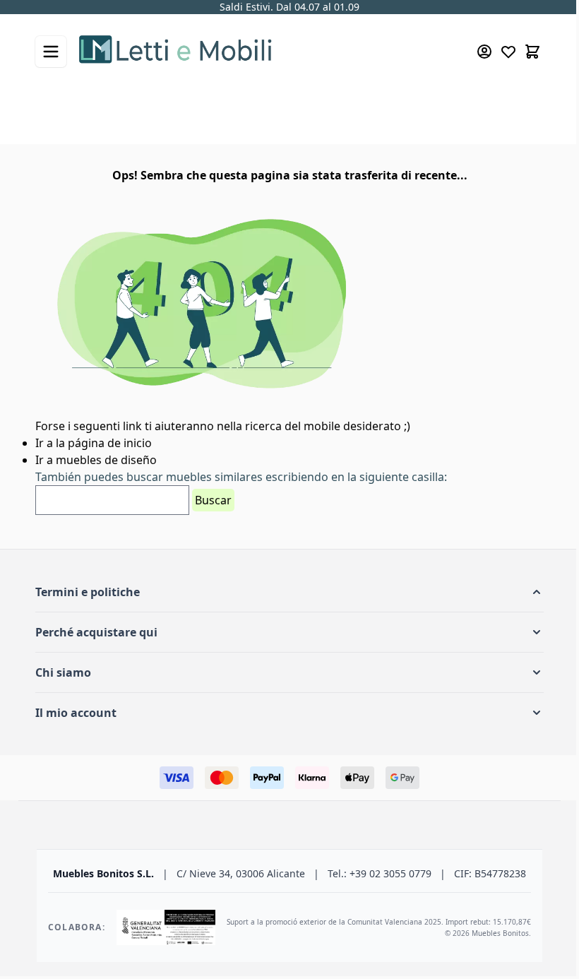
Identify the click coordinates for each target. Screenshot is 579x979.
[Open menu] (50, 51)
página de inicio (110, 443)
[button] (289, 592)
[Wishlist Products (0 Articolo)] (508, 51)
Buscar (213, 500)
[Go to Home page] (258, 51)
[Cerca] (511, 105)
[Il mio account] (484, 51)
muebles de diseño (106, 460)
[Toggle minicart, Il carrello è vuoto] (532, 51)
